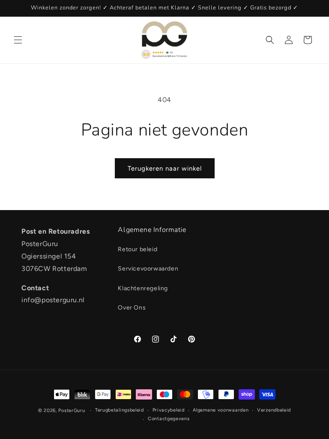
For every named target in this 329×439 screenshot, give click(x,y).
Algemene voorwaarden (220, 410)
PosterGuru (71, 410)
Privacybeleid (169, 410)
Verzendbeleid (274, 410)
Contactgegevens (169, 418)
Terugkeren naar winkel (165, 168)
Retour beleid (137, 249)
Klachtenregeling (143, 288)
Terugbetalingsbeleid (119, 410)
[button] (18, 39)
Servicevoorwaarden (148, 268)
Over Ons (132, 307)
